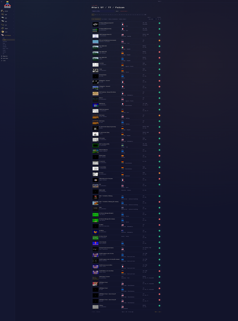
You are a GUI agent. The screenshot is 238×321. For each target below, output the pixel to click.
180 (100, 184)
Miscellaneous (124, 308)
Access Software (103, 116)
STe (145, 35)
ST (143, 35)
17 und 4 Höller (102, 167)
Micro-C (101, 93)
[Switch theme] (1, 1)
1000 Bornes (102, 103)
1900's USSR (102, 190)
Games (4, 39)
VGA (143, 22)
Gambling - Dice (125, 112)
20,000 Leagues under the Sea (106, 253)
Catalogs (4, 46)
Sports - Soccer (125, 72)
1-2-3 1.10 (101, 63)
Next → (156, 311)
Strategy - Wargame (125, 49)
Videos (4, 50)
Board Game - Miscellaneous (127, 285)
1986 (122, 293)
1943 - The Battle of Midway (105, 196)
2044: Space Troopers (104, 276)
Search (117, 11)
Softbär (101, 128)
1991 (122, 45)
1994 (122, 184)
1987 (122, 115)
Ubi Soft (101, 76)
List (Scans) (104, 19)
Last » (160, 311)
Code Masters (102, 214)
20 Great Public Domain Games (106, 247)
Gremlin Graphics (103, 151)
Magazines (5, 56)
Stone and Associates (104, 226)
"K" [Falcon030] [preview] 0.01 (106, 23)
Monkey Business (103, 260)
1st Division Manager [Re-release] (107, 219)
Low (143, 40)
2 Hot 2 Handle (102, 242)
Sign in (159, 1)
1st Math (101, 224)
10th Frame (101, 115)
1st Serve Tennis (103, 236)
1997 (122, 22)
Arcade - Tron (124, 147)
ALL (93, 14)
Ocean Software (102, 243)
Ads (3, 53)
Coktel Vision (102, 254)
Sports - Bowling (125, 118)
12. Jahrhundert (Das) (104, 132)
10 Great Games (102, 74)
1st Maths (101, 230)
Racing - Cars (124, 26)
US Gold (101, 122)
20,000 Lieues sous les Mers (105, 265)
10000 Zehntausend (104, 109)
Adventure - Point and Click (128, 256)
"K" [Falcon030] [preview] (105, 28)
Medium (144, 34)
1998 (122, 143)
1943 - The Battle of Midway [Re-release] (108, 201)
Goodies (4, 51)
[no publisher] (102, 24)
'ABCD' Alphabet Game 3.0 (105, 34)
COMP (145, 14)
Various (123, 77)
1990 (122, 63)
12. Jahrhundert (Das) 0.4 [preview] (107, 126)
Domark (100, 47)
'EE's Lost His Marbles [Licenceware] (107, 40)
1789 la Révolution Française (106, 178)
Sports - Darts (124, 187)
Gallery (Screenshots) (113, 19)
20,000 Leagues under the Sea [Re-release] (109, 259)
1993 (122, 40)
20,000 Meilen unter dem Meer (106, 270)
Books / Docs (5, 48)
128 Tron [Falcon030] (104, 144)
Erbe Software (102, 53)
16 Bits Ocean (102, 155)
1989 (122, 109)
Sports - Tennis (125, 236)
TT (147, 105)
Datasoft (101, 283)
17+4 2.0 (101, 172)
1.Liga (100, 69)
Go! (100, 197)
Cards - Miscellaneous (126, 105)
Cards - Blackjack (125, 175)
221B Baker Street (103, 282)
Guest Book (5, 58)
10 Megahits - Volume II (104, 80)
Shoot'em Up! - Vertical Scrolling (129, 198)
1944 (100, 207)
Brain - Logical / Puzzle (127, 66)
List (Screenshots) (96, 19)
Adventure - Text (125, 43)
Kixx (100, 203)
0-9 (95, 14)
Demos (4, 43)
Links (4, 60)
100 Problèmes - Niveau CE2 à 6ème (107, 92)
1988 (122, 195)
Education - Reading (126, 36)
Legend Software (103, 179)
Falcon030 (145, 24)
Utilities (5, 41)
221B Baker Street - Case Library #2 (107, 299)
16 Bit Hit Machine (103, 149)
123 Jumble (102, 138)
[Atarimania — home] (7, 4)
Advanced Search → (124, 11)
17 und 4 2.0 (102, 161)
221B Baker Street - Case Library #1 (107, 294)
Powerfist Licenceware (104, 41)
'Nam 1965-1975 (103, 46)
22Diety (101, 305)
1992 (122, 74)
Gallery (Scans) (122, 19)
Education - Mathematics (127, 95)
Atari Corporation (103, 249)
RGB (146, 22)
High (148, 34)
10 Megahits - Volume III (104, 86)
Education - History (126, 190)
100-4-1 (101, 98)
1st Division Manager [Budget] (106, 213)
